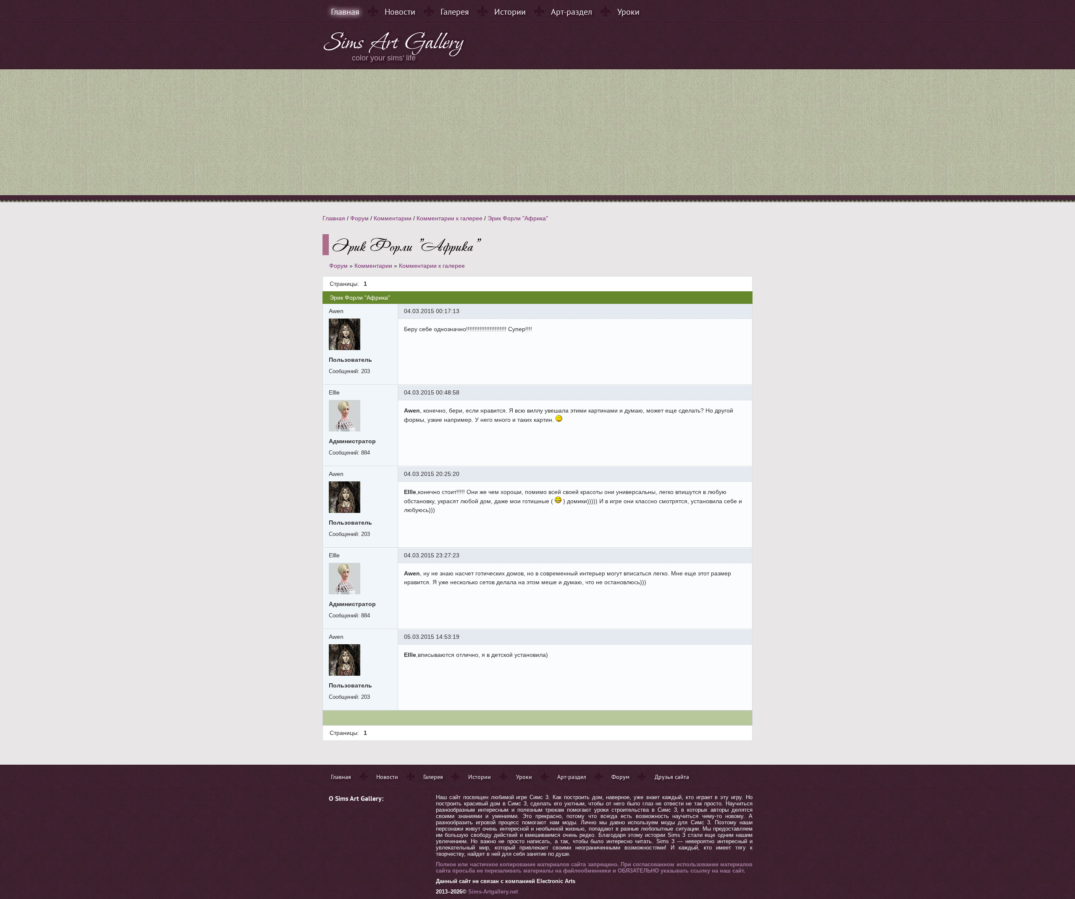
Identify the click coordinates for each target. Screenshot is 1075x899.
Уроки (628, 11)
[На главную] (394, 54)
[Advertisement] (537, 132)
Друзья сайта (672, 777)
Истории (510, 11)
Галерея (454, 11)
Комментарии (393, 218)
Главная (345, 11)
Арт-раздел (571, 11)
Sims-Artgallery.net (493, 892)
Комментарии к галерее (449, 218)
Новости (400, 11)
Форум (359, 218)
